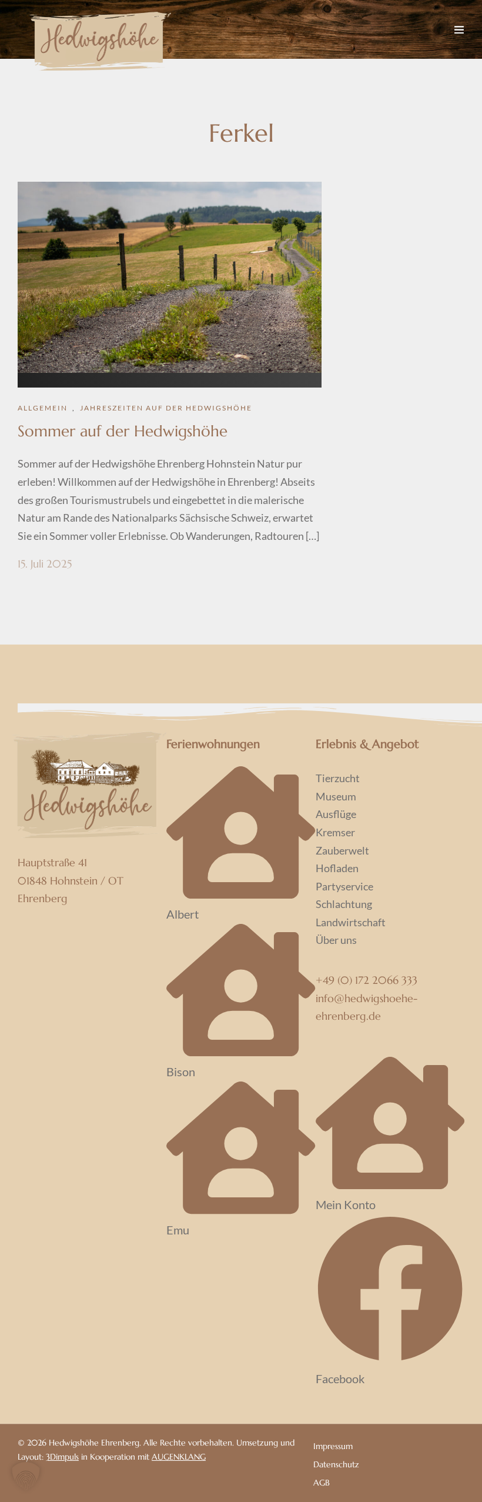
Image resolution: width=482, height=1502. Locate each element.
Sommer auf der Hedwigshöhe (122, 431)
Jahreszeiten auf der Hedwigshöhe (166, 407)
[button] (26, 1476)
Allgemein (43, 407)
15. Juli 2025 (45, 563)
